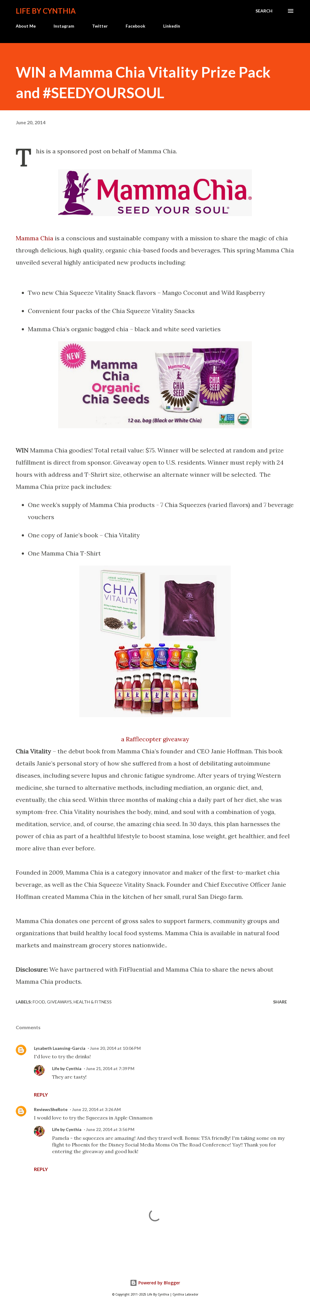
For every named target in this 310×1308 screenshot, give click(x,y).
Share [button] (280, 1001)
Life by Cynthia (46, 10)
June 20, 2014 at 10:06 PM (115, 1048)
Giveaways (59, 1001)
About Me (26, 25)
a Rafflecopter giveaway (155, 739)
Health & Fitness (93, 1001)
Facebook (135, 25)
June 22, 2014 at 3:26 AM (96, 1109)
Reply (41, 1094)
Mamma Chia (34, 238)
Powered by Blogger (158, 1283)
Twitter (100, 25)
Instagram (64, 25)
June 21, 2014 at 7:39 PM (110, 1068)
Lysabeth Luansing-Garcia (59, 1048)
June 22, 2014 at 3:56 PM (110, 1129)
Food (39, 1001)
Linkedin (171, 25)
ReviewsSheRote (51, 1109)
